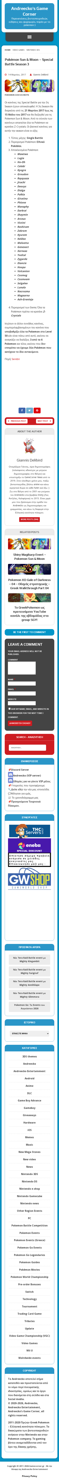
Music (29, 1144)
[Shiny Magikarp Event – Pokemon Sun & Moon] (29, 547)
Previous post (18, 421)
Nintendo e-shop (29, 1188)
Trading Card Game (29, 1313)
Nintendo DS (29, 1181)
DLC (29, 1093)
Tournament (29, 1306)
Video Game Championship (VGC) (29, 1335)
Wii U (29, 1350)
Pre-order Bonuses (29, 1284)
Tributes (29, 1321)
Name (11, 679)
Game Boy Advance (29, 1100)
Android (29, 1078)
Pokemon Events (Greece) (29, 1240)
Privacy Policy (29, 1476)
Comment (13, 660)
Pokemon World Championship (29, 1277)
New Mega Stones (29, 1152)
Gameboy (29, 1107)
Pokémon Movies (29, 1269)
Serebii (16, 359)
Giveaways (29, 1115)
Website (12, 699)
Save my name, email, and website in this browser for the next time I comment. (28, 713)
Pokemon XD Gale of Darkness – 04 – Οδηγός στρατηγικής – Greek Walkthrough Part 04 (29, 584)
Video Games (19, 50)
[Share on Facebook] (22, 410)
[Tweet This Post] (30, 410)
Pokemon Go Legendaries (29, 1255)
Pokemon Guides (29, 1262)
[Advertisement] (29, 384)
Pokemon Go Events (29, 1247)
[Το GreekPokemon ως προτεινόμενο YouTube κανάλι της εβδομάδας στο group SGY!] (29, 600)
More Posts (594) (29, 519)
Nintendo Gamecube (29, 1196)
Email (11, 689)
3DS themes (29, 1056)
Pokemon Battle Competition (29, 1225)
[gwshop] (29, 887)
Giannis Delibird (40, 74)
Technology (29, 1299)
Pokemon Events (30, 1232)
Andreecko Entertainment (29, 1071)
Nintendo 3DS (29, 1174)
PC (29, 1218)
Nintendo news (29, 1203)
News (29, 1166)
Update (29, 1328)
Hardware (29, 1122)
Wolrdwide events (29, 1357)
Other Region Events (29, 1210)
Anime (29, 1085)
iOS (30, 1130)
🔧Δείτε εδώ (15, 789)
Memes (29, 1137)
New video (29, 1159)
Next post (43, 421)
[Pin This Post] (37, 410)
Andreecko (29, 1063)
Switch (29, 1291)
